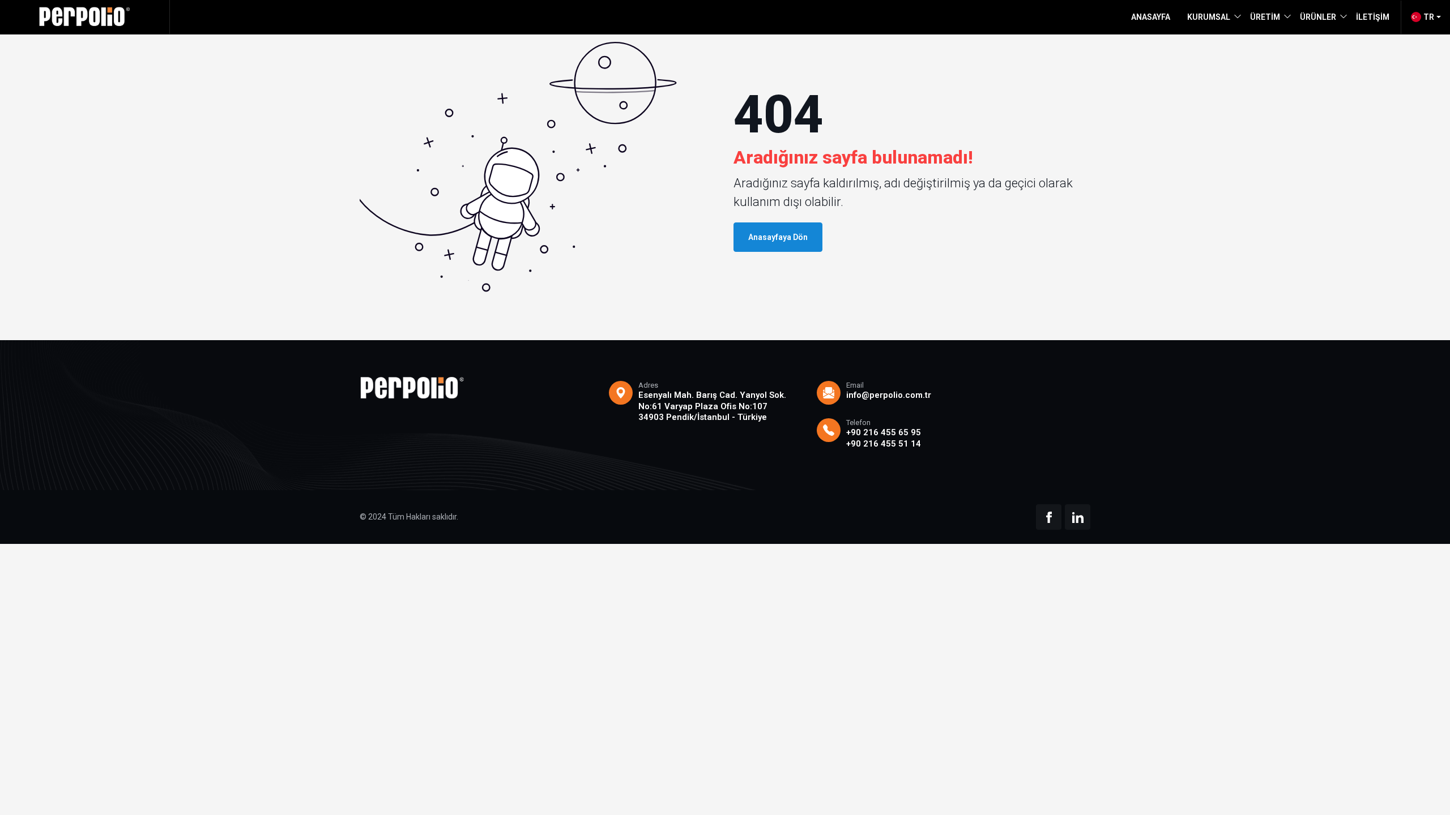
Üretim (1265, 17)
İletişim (1372, 17)
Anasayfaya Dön (778, 237)
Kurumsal (1208, 17)
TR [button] (1428, 17)
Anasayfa (1150, 17)
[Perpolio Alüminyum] (85, 17)
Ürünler (1318, 17)
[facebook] (1048, 517)
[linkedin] (1077, 517)
